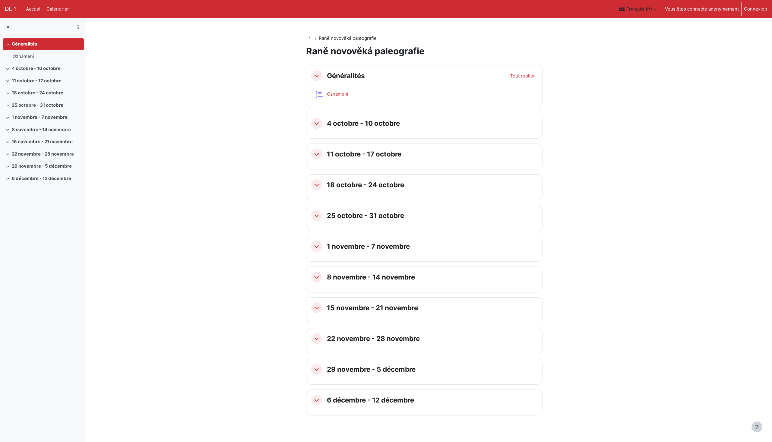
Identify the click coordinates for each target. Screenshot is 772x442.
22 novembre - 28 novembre (43, 154)
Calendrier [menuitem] (57, 9)
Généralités (24, 44)
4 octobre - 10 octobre (36, 68)
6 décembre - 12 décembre (41, 178)
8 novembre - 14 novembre (41, 129)
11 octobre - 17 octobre (37, 81)
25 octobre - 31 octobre (37, 105)
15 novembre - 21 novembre (42, 141)
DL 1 (10, 8)
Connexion (755, 9)
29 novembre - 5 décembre (42, 166)
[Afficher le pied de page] (756, 426)
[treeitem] (43, 50)
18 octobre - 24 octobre (37, 93)
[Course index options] (78, 27)
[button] (637, 9)
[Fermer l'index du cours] (8, 27)
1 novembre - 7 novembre (40, 117)
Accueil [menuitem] (34, 9)
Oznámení (23, 56)
